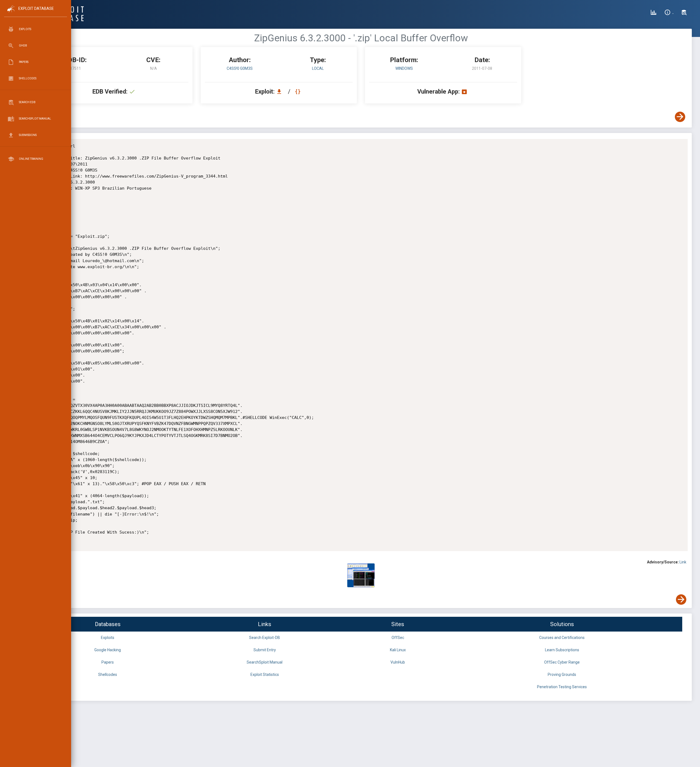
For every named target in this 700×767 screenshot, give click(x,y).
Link (682, 562)
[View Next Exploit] (680, 117)
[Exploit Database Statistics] (653, 13)
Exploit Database (36, 8)
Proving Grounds (562, 674)
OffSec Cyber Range (562, 662)
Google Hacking (107, 650)
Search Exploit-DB (264, 637)
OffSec (398, 637)
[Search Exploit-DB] (684, 13)
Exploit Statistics (264, 674)
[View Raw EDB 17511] (298, 91)
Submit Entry (264, 650)
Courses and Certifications (562, 637)
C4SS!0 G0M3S (240, 68)
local (318, 68)
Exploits (107, 637)
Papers (107, 662)
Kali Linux (398, 650)
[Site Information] (669, 13)
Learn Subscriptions (562, 650)
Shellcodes (107, 674)
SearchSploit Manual (264, 662)
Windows (404, 68)
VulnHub (397, 662)
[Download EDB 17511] (280, 91)
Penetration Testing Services (562, 687)
